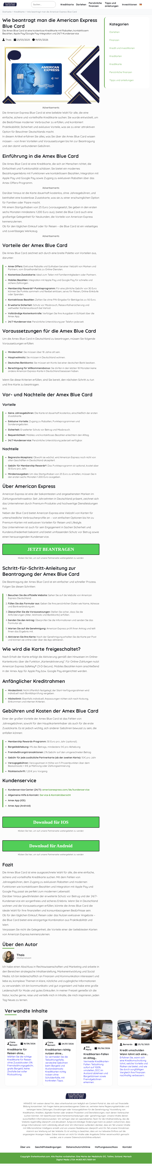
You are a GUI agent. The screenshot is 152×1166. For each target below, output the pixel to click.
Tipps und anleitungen (111, 4)
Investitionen (129, 4)
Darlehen (81, 4)
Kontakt (127, 1146)
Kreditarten (115, 56)
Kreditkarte (67, 4)
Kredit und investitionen (122, 48)
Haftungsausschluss (106, 1146)
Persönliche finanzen (95, 4)
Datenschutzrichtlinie (78, 1146)
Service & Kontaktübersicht (55, 794)
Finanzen (114, 40)
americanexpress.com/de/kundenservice (65, 789)
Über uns (25, 1146)
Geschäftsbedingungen (48, 1146)
